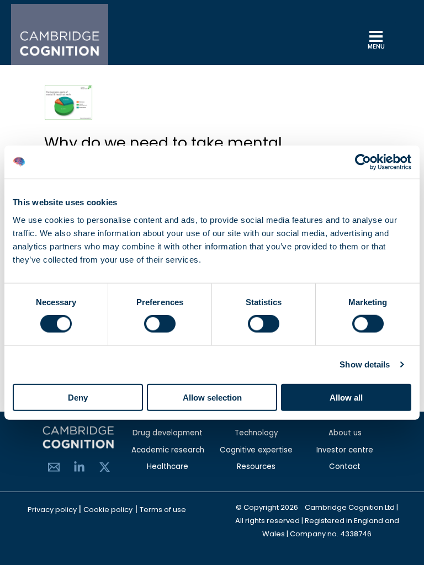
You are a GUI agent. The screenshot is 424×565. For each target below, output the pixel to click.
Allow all (346, 397)
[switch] (160, 324)
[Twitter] (104, 467)
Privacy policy (53, 509)
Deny (78, 397)
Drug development (167, 433)
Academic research (167, 450)
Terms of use (163, 509)
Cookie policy (107, 509)
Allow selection (212, 397)
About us (345, 433)
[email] (54, 467)
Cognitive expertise (256, 450)
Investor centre (344, 450)
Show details (365, 364)
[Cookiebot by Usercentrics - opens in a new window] (363, 162)
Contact (345, 466)
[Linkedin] (79, 467)
